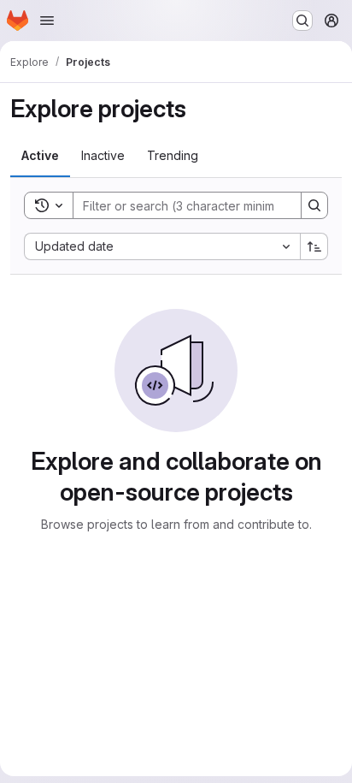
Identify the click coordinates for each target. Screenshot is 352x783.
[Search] (314, 205)
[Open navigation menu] (47, 20)
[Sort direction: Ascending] (314, 246)
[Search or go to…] (302, 20)
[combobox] (162, 246)
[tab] (40, 155)
